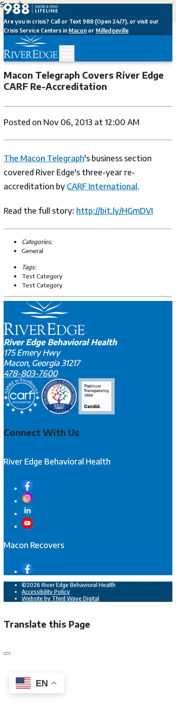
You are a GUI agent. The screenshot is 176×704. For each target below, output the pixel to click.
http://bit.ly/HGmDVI (114, 210)
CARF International (102, 186)
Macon (78, 30)
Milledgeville (112, 30)
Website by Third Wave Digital (60, 598)
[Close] (7, 653)
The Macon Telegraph (44, 158)
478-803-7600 (30, 373)
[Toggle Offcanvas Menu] (66, 53)
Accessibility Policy (46, 591)
